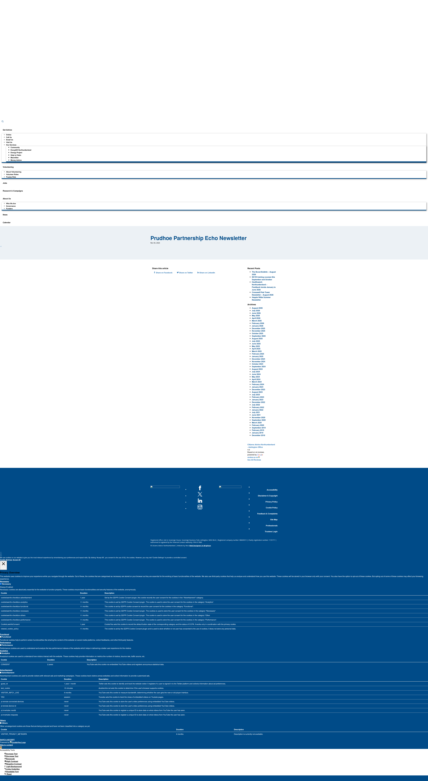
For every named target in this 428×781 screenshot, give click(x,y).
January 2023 (257, 399)
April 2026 (256, 318)
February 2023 (258, 397)
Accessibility (272, 490)
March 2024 (257, 381)
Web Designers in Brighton (200, 546)
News (5, 214)
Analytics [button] (4, 650)
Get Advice (7, 130)
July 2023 (256, 394)
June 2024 (256, 374)
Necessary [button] (4, 581)
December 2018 (258, 435)
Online (8, 134)
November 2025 (258, 331)
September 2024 (259, 366)
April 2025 (256, 348)
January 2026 (257, 326)
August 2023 (257, 392)
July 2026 (256, 310)
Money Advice (16, 160)
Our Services (11, 145)
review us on (252, 457)
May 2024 (256, 376)
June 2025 (256, 343)
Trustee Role (11, 177)
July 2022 (256, 404)
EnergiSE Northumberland (21, 150)
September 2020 (259, 420)
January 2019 (257, 432)
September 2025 (259, 336)
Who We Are (11, 203)
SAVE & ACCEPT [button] (7, 739)
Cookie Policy (271, 507)
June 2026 (256, 313)
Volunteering (8, 167)
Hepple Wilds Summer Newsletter (261, 298)
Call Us (9, 137)
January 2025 (257, 356)
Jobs (5, 183)
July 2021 (256, 412)
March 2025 (257, 351)
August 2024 (257, 369)
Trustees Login (271, 531)
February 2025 (258, 353)
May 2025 (256, 346)
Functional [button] (4, 634)
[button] (1, 747)
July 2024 (256, 371)
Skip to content (6, 745)
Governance (11, 206)
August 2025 (257, 338)
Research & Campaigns (13, 191)
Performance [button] (5, 642)
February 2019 (258, 430)
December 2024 (258, 359)
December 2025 (258, 328)
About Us (7, 198)
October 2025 (257, 333)
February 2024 (258, 384)
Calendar (6, 222)
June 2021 (256, 415)
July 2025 (256, 341)
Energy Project (16, 152)
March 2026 (257, 320)
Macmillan (15, 157)
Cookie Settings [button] (6, 560)
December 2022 (258, 402)
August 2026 (257, 308)
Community (15, 147)
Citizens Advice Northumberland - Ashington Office (261, 445)
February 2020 (258, 425)
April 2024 (256, 379)
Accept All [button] (17, 560)
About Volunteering (13, 172)
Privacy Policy (271, 502)
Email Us (9, 139)
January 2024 (257, 387)
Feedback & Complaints (267, 513)
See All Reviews (254, 460)
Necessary (6, 584)
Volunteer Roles (12, 174)
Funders (9, 208)
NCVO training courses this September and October (263, 278)
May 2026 (256, 315)
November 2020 (258, 417)
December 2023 (258, 389)
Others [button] (3, 720)
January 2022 (257, 410)
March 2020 (257, 422)
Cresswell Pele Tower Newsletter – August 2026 (262, 293)
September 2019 (259, 427)
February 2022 (258, 407)
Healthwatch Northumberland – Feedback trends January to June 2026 (264, 286)
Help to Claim (16, 155)
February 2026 (258, 323)
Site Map (273, 519)
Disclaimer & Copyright (267, 496)
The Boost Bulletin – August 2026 (264, 273)
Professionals (271, 525)
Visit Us (9, 142)
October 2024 (257, 364)
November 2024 (258, 361)
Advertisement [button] (6, 670)
